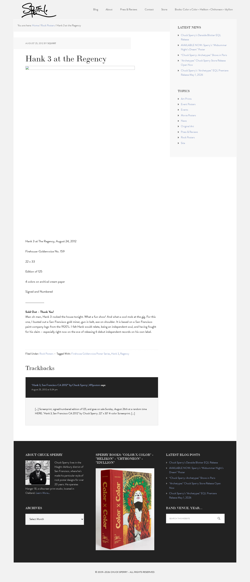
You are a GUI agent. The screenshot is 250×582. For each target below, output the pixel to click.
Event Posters (188, 104)
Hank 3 (115, 354)
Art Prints (186, 99)
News (184, 121)
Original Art (187, 126)
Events (184, 110)
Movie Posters (188, 115)
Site (183, 143)
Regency (124, 354)
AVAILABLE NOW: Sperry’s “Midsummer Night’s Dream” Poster (204, 47)
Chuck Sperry (39, 10)
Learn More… (43, 493)
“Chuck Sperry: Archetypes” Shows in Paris (204, 55)
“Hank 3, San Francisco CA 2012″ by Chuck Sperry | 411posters (65, 385)
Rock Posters (46, 354)
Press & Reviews (189, 132)
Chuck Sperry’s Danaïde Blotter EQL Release (193, 462)
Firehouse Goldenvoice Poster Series (90, 354)
